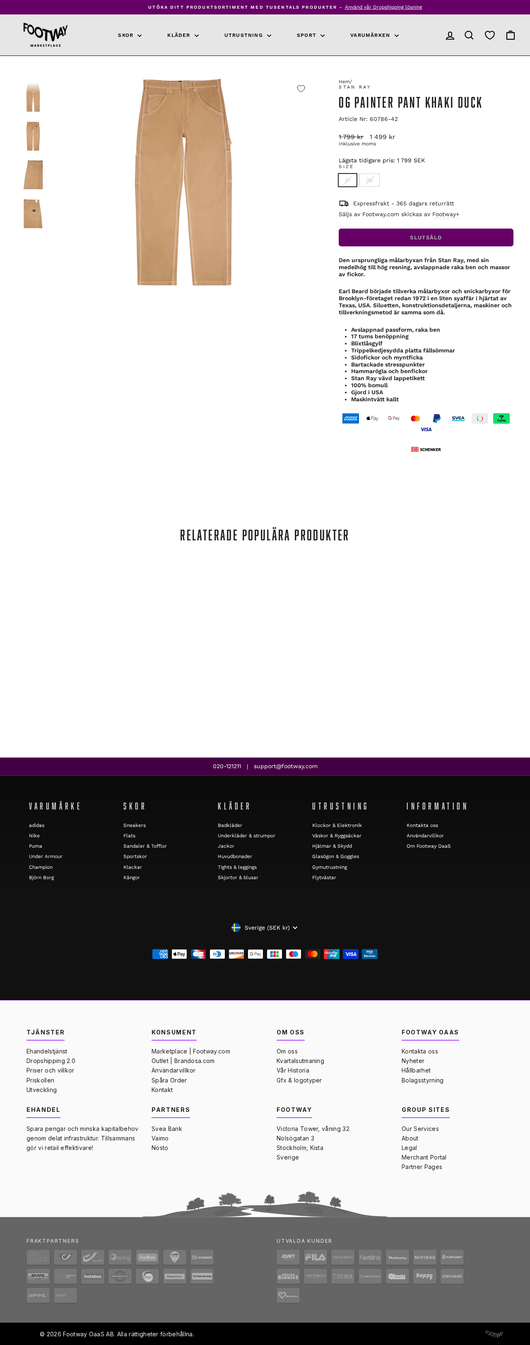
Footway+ (445, 214)
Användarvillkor (425, 836)
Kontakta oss (422, 825)
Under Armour (46, 856)
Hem (344, 81)
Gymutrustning (329, 867)
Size (346, 166)
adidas (36, 825)
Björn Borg (41, 877)
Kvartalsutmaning (300, 1060)
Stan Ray (355, 87)
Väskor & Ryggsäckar (336, 836)
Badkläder (230, 825)
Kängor (131, 877)
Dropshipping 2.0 (50, 1060)
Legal (409, 1147)
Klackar (132, 867)
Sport (307, 35)
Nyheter (413, 1060)
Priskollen (40, 1080)
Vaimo (160, 1138)
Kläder (179, 35)
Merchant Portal (424, 1157)
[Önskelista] (489, 35)
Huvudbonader (235, 856)
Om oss (287, 1051)
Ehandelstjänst (46, 1051)
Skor (126, 35)
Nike (34, 836)
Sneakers (134, 825)
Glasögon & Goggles (335, 856)
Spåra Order (169, 1080)
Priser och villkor (50, 1070)
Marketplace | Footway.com (191, 1051)
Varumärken (371, 35)
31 (347, 180)
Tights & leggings (237, 867)
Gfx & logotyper (299, 1080)
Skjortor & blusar (238, 877)
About (410, 1138)
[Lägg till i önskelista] (301, 89)
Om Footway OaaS (429, 846)
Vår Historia (293, 1070)
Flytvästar (324, 877)
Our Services (420, 1128)
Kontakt (162, 1089)
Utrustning (244, 35)
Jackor (226, 846)
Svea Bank (167, 1128)
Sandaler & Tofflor (145, 846)
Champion (41, 867)
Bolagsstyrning (422, 1080)
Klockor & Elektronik (337, 825)
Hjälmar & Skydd (332, 846)
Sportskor (135, 856)
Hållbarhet (416, 1070)
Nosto (160, 1147)
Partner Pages (422, 1166)
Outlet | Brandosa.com (183, 1060)
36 (369, 180)
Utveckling (41, 1089)
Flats (129, 836)
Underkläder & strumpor (246, 836)
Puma (35, 846)
